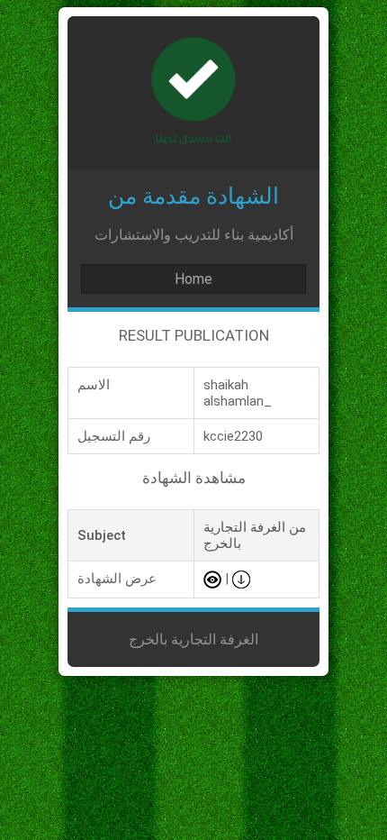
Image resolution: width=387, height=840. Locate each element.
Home (193, 279)
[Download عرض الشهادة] (241, 579)
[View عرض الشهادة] (212, 579)
